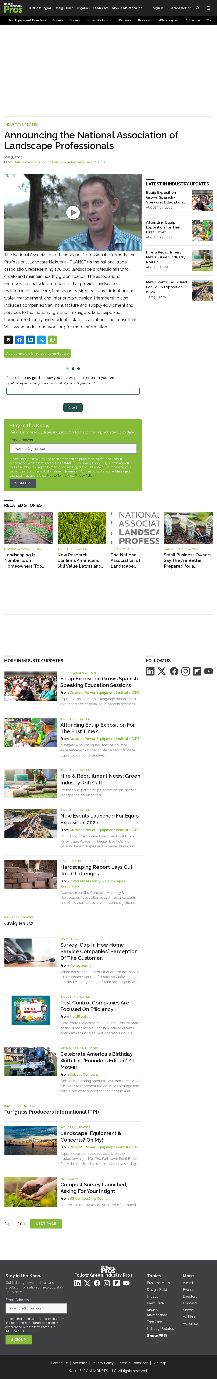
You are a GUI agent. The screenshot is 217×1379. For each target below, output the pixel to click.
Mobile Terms (56, 475)
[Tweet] (41, 340)
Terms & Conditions (133, 1363)
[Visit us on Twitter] (162, 671)
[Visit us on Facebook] (174, 671)
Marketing (69, 938)
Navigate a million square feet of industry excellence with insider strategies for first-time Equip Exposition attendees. (97, 750)
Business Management (182, 548)
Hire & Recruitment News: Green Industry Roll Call (166, 257)
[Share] (19, 340)
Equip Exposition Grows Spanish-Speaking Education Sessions (164, 197)
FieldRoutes (80, 1017)
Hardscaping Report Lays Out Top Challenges (96, 870)
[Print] (8, 340)
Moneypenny (81, 966)
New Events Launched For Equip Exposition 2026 (166, 287)
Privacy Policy (84, 475)
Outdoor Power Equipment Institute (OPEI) (105, 693)
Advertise (80, 1363)
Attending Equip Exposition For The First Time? (162, 227)
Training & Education (78, 672)
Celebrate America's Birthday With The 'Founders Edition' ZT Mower (97, 1060)
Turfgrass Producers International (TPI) (51, 1112)
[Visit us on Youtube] (208, 671)
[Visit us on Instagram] (185, 671)
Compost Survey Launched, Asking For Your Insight (93, 1187)
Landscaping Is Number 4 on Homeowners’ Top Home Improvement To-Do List (25, 560)
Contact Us (59, 1363)
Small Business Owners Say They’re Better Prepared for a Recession (187, 560)
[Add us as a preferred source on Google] (52, 340)
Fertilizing (69, 1178)
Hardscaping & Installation (83, 861)
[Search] (197, 8)
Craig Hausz (18, 923)
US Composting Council (90, 1199)
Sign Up (22, 483)
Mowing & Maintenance (23, 548)
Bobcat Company (84, 1075)
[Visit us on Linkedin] (150, 671)
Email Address (22, 440)
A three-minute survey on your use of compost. (98, 1205)
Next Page (46, 1224)
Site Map (159, 1363)
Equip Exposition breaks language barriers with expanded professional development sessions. (98, 701)
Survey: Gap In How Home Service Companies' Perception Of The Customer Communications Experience (99, 951)
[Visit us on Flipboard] (197, 671)
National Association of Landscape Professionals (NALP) (59, 162)
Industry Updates (21, 125)
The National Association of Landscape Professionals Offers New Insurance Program (131, 560)
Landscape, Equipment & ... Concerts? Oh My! (93, 1136)
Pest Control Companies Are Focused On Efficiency (94, 1006)
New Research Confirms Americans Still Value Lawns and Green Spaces (79, 560)
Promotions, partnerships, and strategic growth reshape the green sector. (98, 792)
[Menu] (208, 8)
